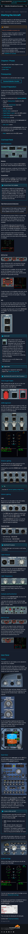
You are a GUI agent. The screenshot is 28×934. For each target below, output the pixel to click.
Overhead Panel (7, 67)
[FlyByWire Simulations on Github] (2, 932)
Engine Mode (6, 115)
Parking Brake (11, 101)
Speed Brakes (12, 105)
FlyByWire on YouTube (10, 53)
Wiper (4, 133)
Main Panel (6, 69)
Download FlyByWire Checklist (11, 81)
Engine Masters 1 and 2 (8, 113)
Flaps (4, 108)
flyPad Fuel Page (13, 895)
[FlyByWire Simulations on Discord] (9, 932)
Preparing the (13, 918)
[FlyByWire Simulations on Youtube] (14, 932)
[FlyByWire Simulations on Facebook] (6, 932)
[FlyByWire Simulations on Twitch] (11, 932)
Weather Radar (6, 111)
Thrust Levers (6, 117)
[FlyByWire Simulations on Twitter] (4, 932)
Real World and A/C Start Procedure (14, 376)
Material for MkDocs (9, 929)
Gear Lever (6, 124)
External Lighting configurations (16, 489)
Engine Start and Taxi (13, 371)
